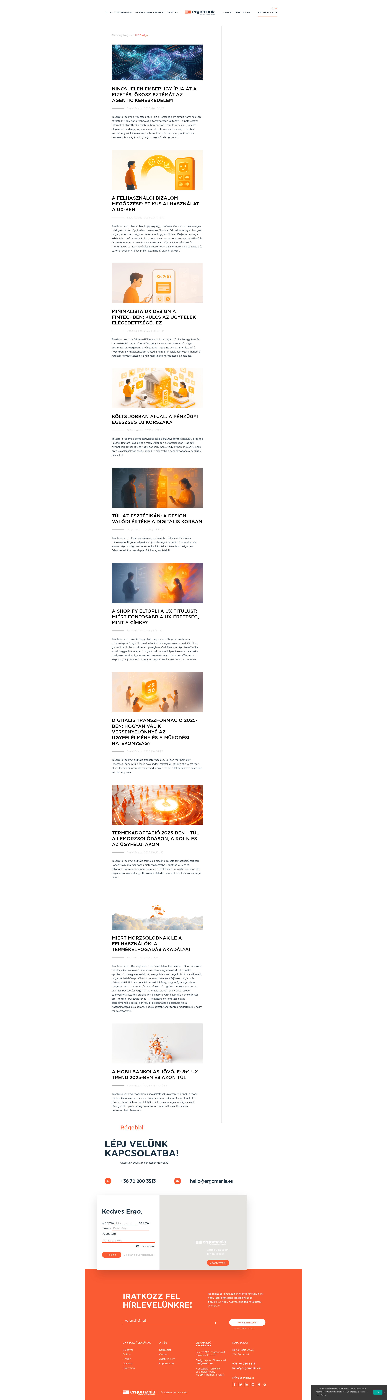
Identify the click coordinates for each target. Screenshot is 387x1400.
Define (126, 1354)
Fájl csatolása (148, 1246)
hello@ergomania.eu (211, 1181)
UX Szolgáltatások (119, 12)
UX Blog (172, 12)
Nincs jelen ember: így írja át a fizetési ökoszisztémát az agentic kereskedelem (154, 94)
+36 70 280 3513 (138, 1181)
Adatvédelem (167, 1359)
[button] (203, 1230)
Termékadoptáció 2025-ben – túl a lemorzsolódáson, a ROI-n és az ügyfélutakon (155, 838)
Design (127, 1359)
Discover (128, 1350)
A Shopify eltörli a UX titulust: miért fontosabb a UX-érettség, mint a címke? (155, 616)
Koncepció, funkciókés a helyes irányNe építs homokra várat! (210, 1371)
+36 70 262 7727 (267, 12)
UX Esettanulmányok (149, 12)
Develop (128, 1363)
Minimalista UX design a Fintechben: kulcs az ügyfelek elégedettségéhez (154, 317)
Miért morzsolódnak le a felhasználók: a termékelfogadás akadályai (151, 943)
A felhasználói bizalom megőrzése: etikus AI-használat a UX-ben (155, 203)
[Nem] (384, 1392)
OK (378, 1392)
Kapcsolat (243, 12)
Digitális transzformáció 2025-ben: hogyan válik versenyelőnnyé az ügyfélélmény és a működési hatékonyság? (154, 731)
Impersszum (166, 1363)
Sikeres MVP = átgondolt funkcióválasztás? (210, 1354)
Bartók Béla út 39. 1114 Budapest (243, 1352)
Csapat (228, 12)
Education (129, 1368)
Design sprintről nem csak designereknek (211, 1362)
